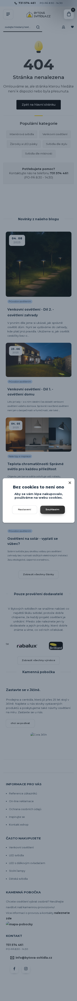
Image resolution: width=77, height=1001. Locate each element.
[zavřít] (69, 482)
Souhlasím (52, 509)
